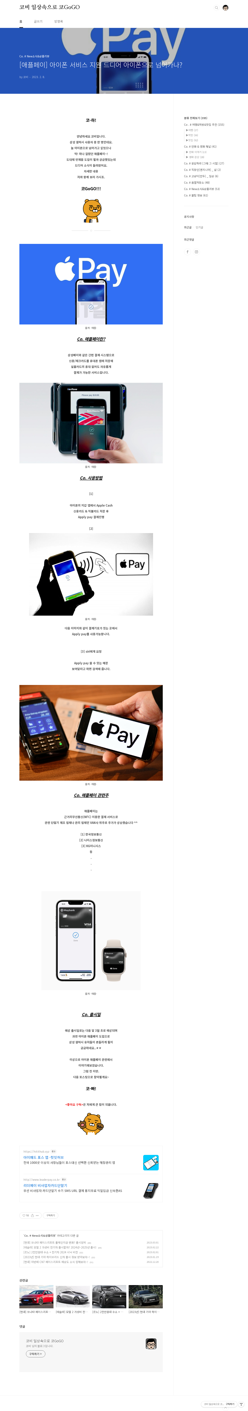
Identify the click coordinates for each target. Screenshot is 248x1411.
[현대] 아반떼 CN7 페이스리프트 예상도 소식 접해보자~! (55, 1262)
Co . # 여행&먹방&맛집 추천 (204, 124)
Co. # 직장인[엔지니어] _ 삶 (202, 170)
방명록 (58, 21)
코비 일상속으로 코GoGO (49, 7)
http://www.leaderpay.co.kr (41, 1179)
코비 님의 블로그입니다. (39, 1346)
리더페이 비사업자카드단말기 (45, 1185)
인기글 (199, 227)
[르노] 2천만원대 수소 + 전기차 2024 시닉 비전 (50, 1252)
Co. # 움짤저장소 (197, 182)
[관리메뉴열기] (241, 1404)
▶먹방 (192, 135)
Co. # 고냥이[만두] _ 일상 (201, 176)
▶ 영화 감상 (195, 157)
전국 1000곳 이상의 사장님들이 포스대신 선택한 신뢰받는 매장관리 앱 (69, 1162)
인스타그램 (196, 251)
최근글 (188, 227)
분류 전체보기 (195, 118)
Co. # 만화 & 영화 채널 (200, 146)
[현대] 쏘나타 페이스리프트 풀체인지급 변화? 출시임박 (54, 1242)
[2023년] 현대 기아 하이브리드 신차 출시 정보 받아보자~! (56, 1257)
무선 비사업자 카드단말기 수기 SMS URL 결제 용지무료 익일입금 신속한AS (72, 1190)
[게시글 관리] (37, 1215)
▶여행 (192, 130)
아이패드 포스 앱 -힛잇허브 (43, 1157)
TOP (225, 1408)
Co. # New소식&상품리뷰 (39, 1235)
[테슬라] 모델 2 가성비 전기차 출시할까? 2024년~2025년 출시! (59, 1247)
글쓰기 (38, 21)
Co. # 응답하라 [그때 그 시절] (204, 163)
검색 (217, 8)
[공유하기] (32, 1215)
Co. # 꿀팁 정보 (196, 195)
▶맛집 (192, 140)
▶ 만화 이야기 (196, 152)
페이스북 (187, 251)
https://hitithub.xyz (36, 1151)
